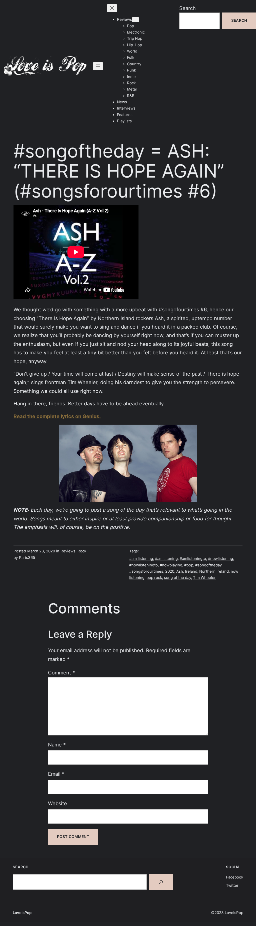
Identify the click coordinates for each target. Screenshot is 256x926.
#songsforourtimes (146, 571)
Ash (179, 571)
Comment (61, 672)
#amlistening (166, 558)
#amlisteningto (193, 558)
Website (57, 803)
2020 (169, 571)
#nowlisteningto (143, 565)
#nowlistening (220, 558)
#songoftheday (208, 565)
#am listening (141, 558)
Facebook (234, 877)
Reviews (68, 551)
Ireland (191, 571)
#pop (188, 565)
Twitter (232, 885)
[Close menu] (112, 8)
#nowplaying (171, 565)
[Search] (161, 882)
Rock (82, 551)
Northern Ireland (214, 571)
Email (56, 774)
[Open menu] (98, 66)
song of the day (177, 577)
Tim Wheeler (204, 577)
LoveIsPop (22, 912)
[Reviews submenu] (135, 19)
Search (187, 8)
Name (57, 744)
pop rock (154, 577)
